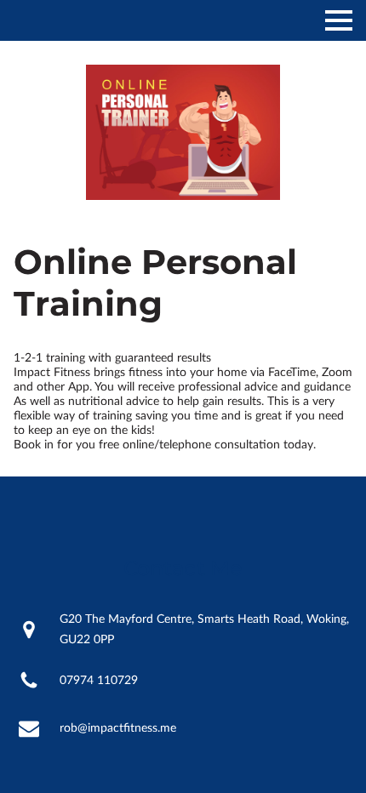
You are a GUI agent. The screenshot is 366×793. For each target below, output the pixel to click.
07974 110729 (99, 681)
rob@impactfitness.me (118, 728)
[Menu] (338, 20)
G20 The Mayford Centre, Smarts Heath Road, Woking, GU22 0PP (204, 629)
